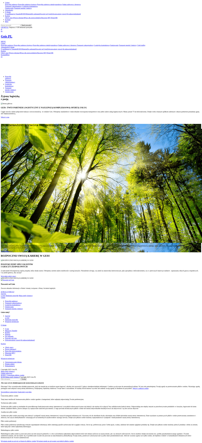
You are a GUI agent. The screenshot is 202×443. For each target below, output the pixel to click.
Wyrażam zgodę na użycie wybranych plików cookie (18, 441)
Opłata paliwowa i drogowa (71, 4)
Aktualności (9, 10)
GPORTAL (5, 27)
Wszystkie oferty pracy (8, 276)
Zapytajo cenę (3, 295)
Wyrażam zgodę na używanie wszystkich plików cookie (55, 441)
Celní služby (141, 45)
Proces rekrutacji (19, 18)
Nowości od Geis (45, 14)
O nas (7, 14)
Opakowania (9, 8)
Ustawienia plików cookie (15, 375)
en (1, 31)
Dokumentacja (10, 366)
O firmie (8, 12)
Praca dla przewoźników (33, 18)
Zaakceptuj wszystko (25, 392)
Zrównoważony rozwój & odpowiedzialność (66, 14)
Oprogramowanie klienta (13, 362)
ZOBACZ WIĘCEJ (7, 292)
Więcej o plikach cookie (141, 388)
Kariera (7, 16)
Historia (28, 14)
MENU (3, 41)
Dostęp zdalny (10, 364)
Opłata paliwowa (6, 373)
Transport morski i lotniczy (23, 8)
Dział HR (54, 18)
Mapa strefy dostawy (26, 296)
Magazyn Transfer (15, 14)
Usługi (7, 2)
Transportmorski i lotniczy (10, 89)
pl (1, 29)
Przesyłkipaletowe (8, 77)
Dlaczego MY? (46, 18)
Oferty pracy (9, 18)
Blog (6, 21)
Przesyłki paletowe (11, 4)
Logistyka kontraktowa (30, 6)
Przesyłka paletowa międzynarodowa (49, 4)
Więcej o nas (5, 117)
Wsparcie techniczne (12, 321)
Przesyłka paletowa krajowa (27, 4)
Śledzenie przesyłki (12, 296)
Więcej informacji (7, 251)
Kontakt (7, 20)
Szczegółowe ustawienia (9, 392)
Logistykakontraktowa (9, 85)
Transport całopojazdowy (13, 6)
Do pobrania (35, 14)
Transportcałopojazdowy (10, 81)
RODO (23, 14)
